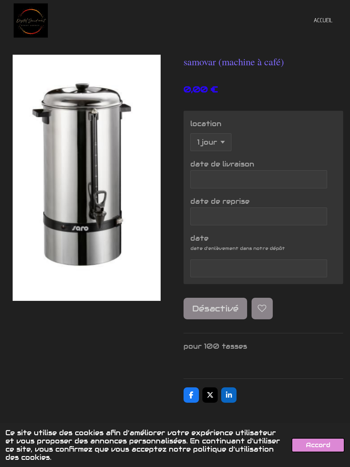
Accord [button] (318, 445)
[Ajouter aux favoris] (262, 308)
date (199, 238)
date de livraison (222, 164)
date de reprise (220, 201)
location (205, 123)
